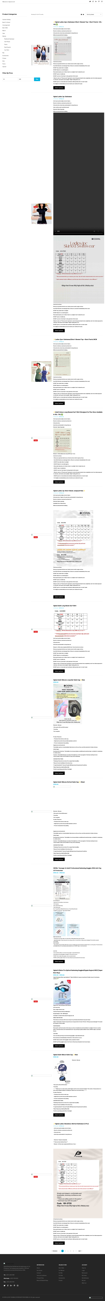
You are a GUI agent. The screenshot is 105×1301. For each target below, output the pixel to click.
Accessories (5, 55)
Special (4, 66)
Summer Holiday (6, 19)
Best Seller (5, 27)
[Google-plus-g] (96, 1)
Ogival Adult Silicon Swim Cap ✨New (65, 1055)
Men (3, 52)
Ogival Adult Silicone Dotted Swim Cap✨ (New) (69, 782)
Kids (3, 61)
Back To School (6, 22)
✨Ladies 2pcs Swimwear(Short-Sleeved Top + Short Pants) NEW (75, 339)
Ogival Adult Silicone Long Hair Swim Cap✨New (69, 680)
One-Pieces (7, 41)
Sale (3, 33)
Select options (59, 87)
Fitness (4, 58)
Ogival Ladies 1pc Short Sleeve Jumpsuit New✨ (69, 491)
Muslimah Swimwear (9, 39)
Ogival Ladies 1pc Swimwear (62, 96)
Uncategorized (6, 25)
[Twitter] (90, 1)
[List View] (83, 14)
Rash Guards (7, 47)
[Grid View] (81, 14)
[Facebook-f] (93, 1)
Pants (5, 44)
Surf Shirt (6, 50)
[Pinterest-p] (99, 1)
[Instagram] (102, 1)
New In (4, 30)
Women (4, 36)
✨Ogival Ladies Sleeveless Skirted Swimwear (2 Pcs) (71, 1124)
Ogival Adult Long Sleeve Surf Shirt (64, 606)
